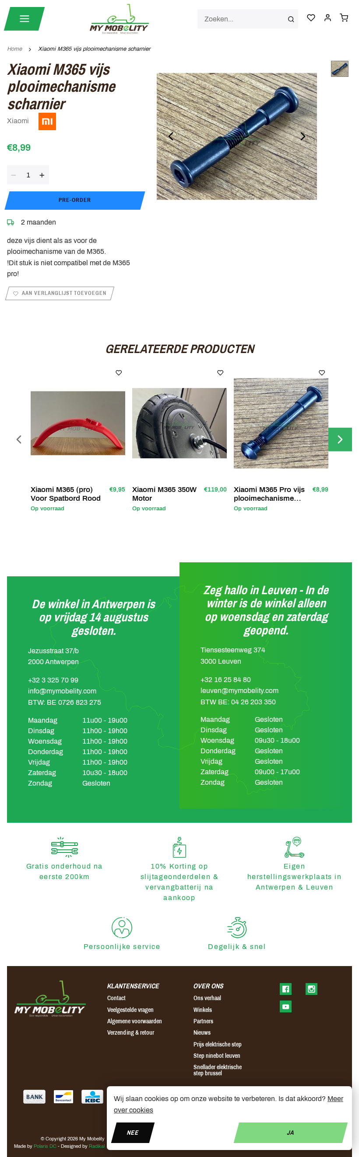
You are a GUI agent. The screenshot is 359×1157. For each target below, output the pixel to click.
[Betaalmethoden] (34, 1097)
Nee (133, 1132)
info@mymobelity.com (62, 691)
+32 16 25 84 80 (226, 679)
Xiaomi (19, 121)
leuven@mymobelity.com (239, 690)
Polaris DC (45, 1146)
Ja (290, 1132)
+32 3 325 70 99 (53, 680)
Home (14, 49)
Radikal (97, 1146)
